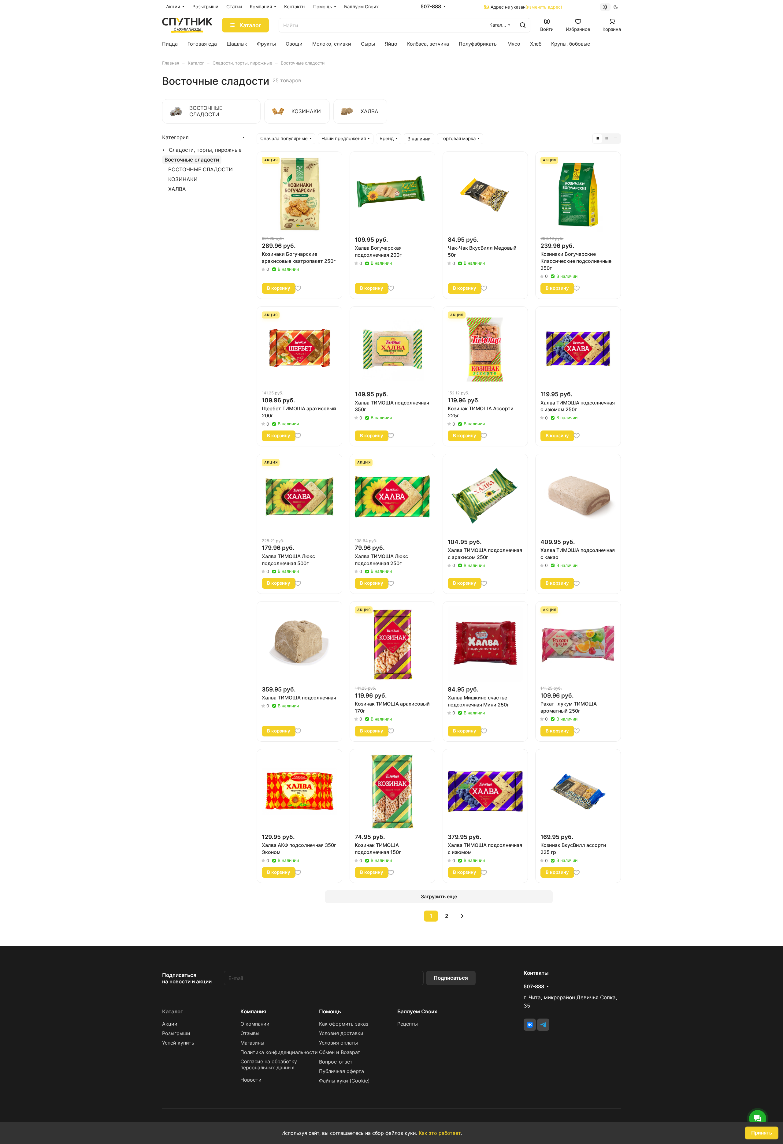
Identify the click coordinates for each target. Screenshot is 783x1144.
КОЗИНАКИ (183, 179)
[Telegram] (543, 1025)
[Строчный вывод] (606, 138)
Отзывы (249, 1033)
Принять (761, 1133)
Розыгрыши (176, 1033)
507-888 (431, 6)
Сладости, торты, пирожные (205, 150)
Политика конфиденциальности (279, 1052)
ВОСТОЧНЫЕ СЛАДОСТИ (200, 169)
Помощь (330, 1011)
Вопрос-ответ (336, 1062)
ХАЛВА (177, 189)
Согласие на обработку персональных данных (268, 1065)
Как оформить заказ (343, 1024)
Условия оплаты (338, 1043)
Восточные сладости (192, 160)
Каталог (172, 1011)
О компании (254, 1024)
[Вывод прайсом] (615, 138)
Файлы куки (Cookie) (344, 1081)
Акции (169, 1024)
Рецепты (407, 1024)
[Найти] (522, 25)
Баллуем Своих (417, 1011)
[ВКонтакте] (530, 1025)
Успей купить (178, 1043)
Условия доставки (341, 1033)
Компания (253, 1011)
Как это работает (440, 1133)
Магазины (252, 1043)
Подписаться (451, 978)
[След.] (462, 916)
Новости (251, 1080)
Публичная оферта (341, 1071)
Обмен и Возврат (339, 1052)
